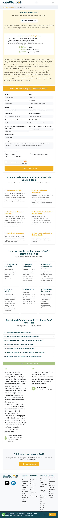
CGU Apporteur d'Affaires (52, 485)
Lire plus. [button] (30, 515)
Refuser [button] (46, 514)
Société (7, 107)
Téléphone (32, 101)
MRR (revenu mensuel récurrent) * (15, 120)
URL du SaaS (8, 113)
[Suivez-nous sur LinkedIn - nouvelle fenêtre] (13, 483)
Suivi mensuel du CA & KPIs (14, 157)
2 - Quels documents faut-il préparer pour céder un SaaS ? (21, 336)
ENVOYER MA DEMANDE (30, 168)
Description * (8, 141)
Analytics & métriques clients (40, 154)
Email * (7, 101)
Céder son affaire (10, 7)
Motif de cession (9, 134)
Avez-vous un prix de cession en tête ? (40, 126)
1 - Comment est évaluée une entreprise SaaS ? (18, 332)
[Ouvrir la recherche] (36, 2)
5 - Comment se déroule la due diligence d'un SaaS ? (19, 348)
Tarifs (31, 490)
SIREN (31, 107)
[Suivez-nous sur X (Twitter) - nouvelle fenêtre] (7, 483)
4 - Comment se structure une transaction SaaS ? (19, 344)
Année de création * (35, 113)
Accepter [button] (52, 514)
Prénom (7, 94)
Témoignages (34, 496)
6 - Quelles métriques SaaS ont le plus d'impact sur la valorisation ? (24, 352)
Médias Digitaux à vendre (25, 497)
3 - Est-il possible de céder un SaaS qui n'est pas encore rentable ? (23, 340)
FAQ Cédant (33, 480)
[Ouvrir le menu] (53, 2)
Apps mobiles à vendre (25, 491)
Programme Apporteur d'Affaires (43, 486)
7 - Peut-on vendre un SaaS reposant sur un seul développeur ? (23, 356)
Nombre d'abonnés (35, 120)
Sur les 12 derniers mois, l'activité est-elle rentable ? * (16, 127)
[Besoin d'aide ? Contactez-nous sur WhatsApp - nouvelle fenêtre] (3, 514)
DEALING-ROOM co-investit (43, 492)
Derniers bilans (10, 154)
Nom (30, 94)
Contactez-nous (30, 464)
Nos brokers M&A (42, 480)
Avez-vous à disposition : (12, 151)
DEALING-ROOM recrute (42, 505)
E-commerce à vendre (25, 481)
